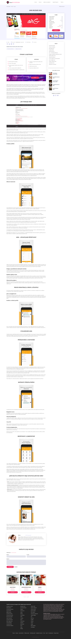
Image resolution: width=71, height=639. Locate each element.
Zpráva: (8, 558)
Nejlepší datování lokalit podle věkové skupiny (15, 46)
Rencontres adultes (10, 616)
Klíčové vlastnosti (51, 51)
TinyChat (21, 618)
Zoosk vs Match (33, 610)
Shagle (32, 624)
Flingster (21, 609)
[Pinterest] (13, 44)
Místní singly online (9, 621)
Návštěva (56, 30)
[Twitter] (11, 44)
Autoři (47, 633)
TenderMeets (22, 615)
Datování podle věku (10, 48)
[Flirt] (56, 36)
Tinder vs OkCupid (33, 607)
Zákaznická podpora (52, 57)
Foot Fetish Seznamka (10, 609)
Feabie (21, 612)
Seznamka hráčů (9, 624)
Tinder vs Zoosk (33, 609)
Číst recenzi (13, 590)
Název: (8, 554)
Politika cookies (26, 633)
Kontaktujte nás (50, 633)
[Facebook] (7, 44)
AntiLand (21, 622)
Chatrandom (22, 621)
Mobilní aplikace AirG (52, 55)
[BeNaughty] (51, 36)
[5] (15, 552)
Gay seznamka (9, 610)
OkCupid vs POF (22, 606)
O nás (44, 633)
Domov (36, 2)
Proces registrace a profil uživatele (54, 58)
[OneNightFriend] (61, 36)
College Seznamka (18, 48)
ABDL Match (22, 624)
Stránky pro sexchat (10, 606)
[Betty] (12, 539)
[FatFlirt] (50, 88)
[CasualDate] (50, 77)
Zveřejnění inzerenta (39, 633)
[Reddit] (54, 95)
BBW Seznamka (9, 612)
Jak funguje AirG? (51, 48)
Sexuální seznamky (9, 613)
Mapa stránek (56, 633)
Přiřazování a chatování (52, 64)
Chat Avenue (22, 610)
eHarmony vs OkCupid (34, 613)
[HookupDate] (50, 73)
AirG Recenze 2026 (52, 45)
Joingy (21, 627)
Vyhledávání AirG (51, 62)
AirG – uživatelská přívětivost (53, 52)
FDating (32, 621)
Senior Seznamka (9, 618)
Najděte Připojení (55, 2)
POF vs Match (33, 612)
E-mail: (28, 554)
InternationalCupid (23, 607)
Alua (31, 616)
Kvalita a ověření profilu (52, 61)
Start (35, 77)
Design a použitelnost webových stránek (55, 54)
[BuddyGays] (50, 85)
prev (25, 596)
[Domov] (13, 2)
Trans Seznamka (9, 622)
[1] (11, 552)
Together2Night (33, 615)
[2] (12, 552)
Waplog (21, 628)
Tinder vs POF (33, 606)
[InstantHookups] (50, 81)
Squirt (21, 625)
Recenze (40, 2)
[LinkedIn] (9, 44)
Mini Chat (32, 618)
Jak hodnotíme (21, 633)
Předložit (10, 566)
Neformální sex (9, 607)
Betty (19, 535)
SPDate (21, 613)
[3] (13, 552)
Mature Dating (33, 625)
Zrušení (15, 566)
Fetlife (21, 616)
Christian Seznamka (10, 619)
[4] (14, 552)
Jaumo (21, 619)
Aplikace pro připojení (46, 2)
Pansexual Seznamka (10, 615)
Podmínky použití (32, 633)
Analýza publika (51, 49)
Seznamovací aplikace (10, 625)
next (28, 596)
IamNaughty (33, 627)
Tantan (32, 622)
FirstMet (32, 619)
